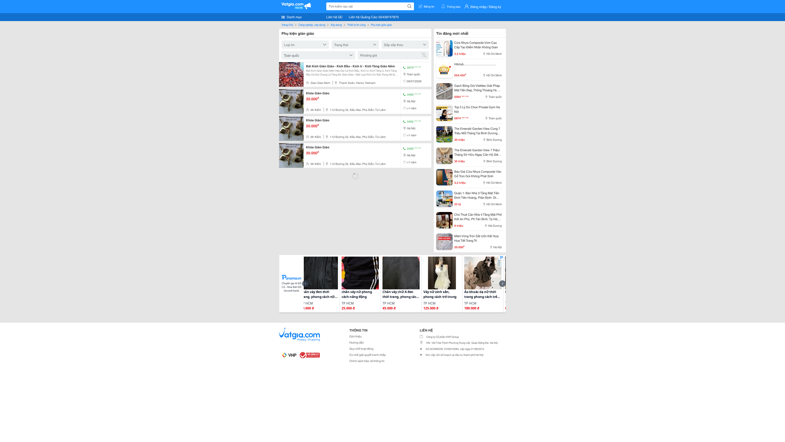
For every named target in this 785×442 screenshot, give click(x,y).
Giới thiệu (355, 336)
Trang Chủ (287, 24)
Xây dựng (336, 24)
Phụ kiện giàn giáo (381, 24)
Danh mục (294, 16)
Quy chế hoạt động (361, 348)
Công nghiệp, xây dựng (311, 24)
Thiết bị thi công (356, 24)
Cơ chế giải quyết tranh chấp (367, 355)
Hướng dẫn (356, 342)
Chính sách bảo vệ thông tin (367, 361)
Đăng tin (429, 6)
